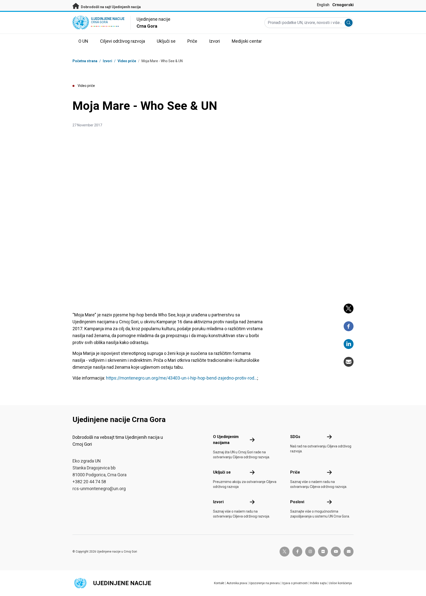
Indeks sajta (318, 583)
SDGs (295, 436)
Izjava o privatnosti (295, 583)
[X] (349, 308)
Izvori (218, 502)
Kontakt (219, 583)
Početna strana (84, 61)
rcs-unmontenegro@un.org (99, 488)
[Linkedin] (349, 344)
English (323, 4)
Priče (295, 472)
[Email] (349, 362)
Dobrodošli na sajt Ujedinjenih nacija (110, 7)
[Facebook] (349, 326)
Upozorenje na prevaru (264, 583)
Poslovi (297, 502)
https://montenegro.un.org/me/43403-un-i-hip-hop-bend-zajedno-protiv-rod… (181, 378)
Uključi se (222, 472)
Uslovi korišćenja (340, 583)
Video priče (127, 61)
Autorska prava (237, 583)
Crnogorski (343, 4)
